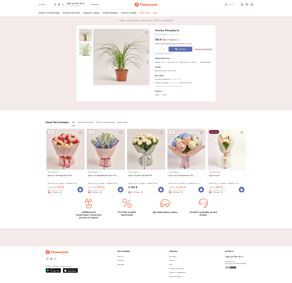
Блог (171, 264)
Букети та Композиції (49, 13)
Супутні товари (128, 13)
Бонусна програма (176, 268)
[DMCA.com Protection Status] (230, 267)
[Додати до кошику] (80, 189)
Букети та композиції (105, 122)
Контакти (120, 260)
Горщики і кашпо (91, 13)
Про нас (120, 256)
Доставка (172, 256)
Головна (122, 20)
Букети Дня (123, 122)
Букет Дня (144, 13)
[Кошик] (251, 4)
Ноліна (157, 20)
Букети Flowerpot (86, 122)
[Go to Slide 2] (85, 49)
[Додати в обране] (146, 32)
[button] (121, 57)
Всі (73, 122)
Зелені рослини (147, 20)
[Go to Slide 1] (85, 35)
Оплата (172, 260)
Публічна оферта (175, 276)
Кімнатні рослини (71, 13)
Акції (155, 13)
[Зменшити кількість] (157, 49)
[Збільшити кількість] (164, 49)
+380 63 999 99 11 (234, 257)
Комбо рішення (110, 13)
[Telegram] (59, 4)
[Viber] (55, 4)
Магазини (120, 264)
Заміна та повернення (177, 272)
